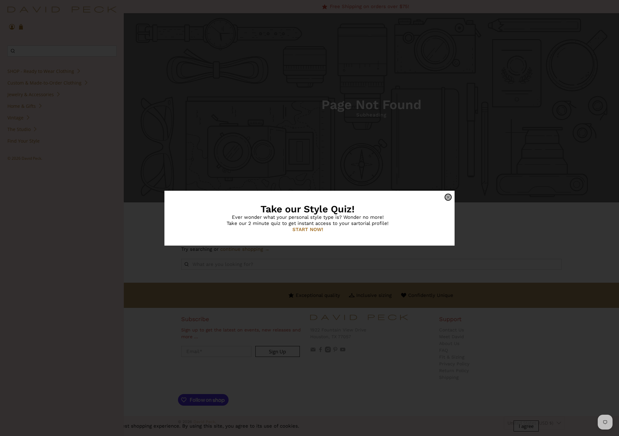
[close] (448, 197)
